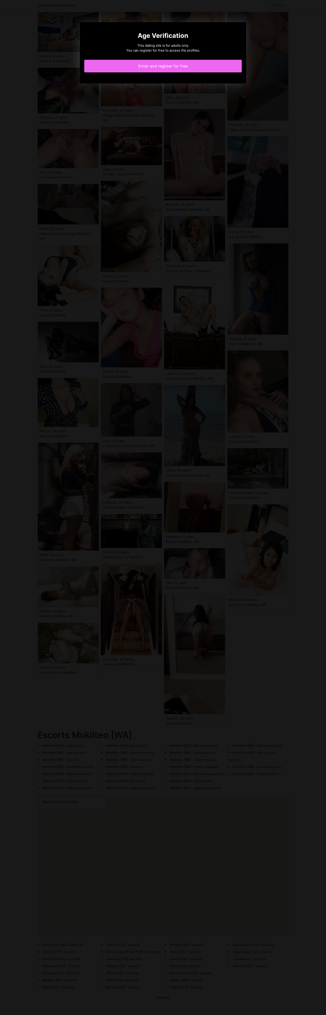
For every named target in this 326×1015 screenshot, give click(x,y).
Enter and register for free (163, 66)
